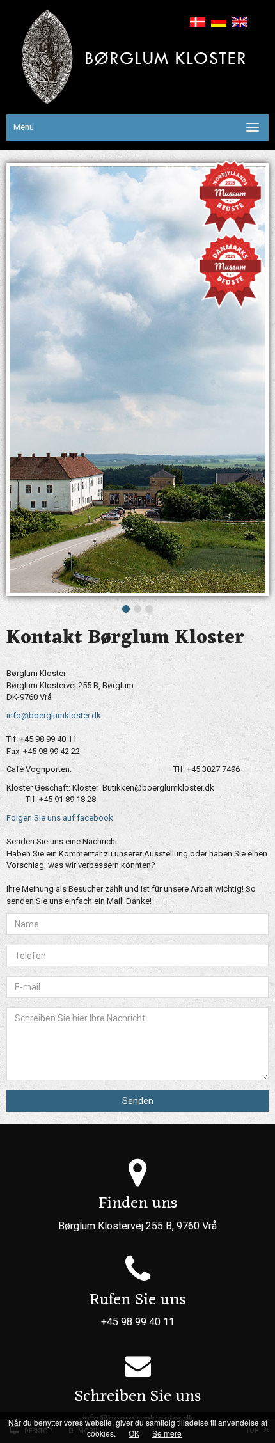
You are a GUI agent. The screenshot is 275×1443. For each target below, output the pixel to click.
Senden (137, 1101)
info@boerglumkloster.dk (53, 715)
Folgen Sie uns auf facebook (59, 818)
